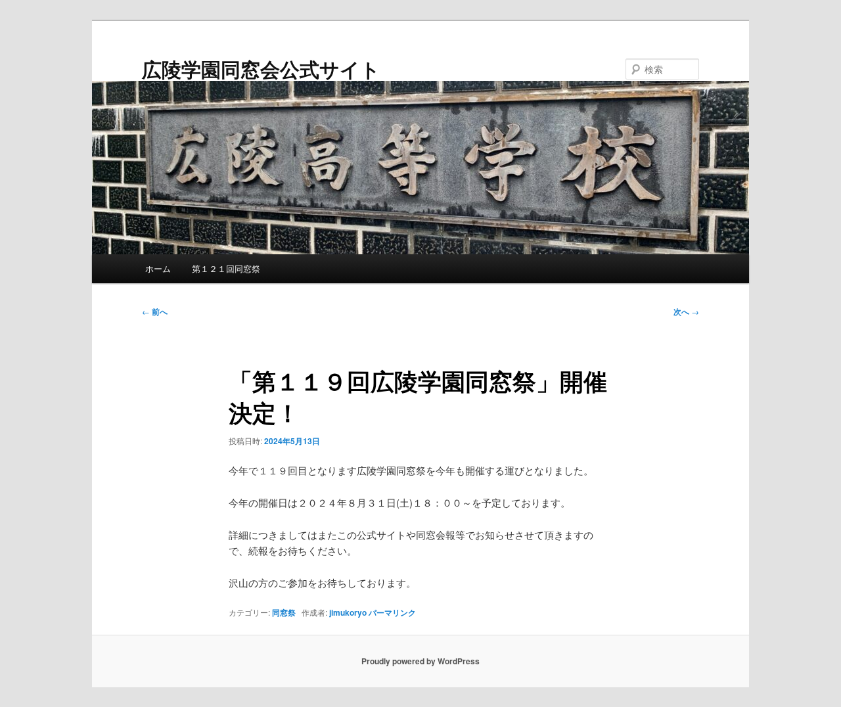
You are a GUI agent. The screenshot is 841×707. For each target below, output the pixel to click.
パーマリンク (392, 612)
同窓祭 (284, 612)
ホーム (158, 268)
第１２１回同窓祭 (226, 268)
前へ (155, 311)
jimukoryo (348, 612)
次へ (686, 311)
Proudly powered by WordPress (420, 661)
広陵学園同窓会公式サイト (261, 69)
